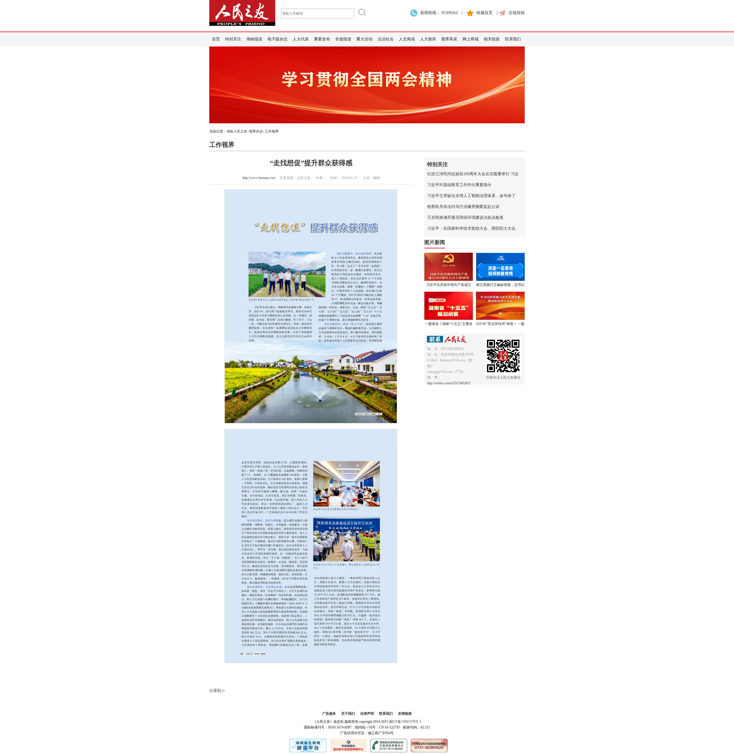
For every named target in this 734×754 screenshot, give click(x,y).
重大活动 (364, 39)
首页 (216, 39)
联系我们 (513, 39)
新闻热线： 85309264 (439, 13)
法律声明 (367, 714)
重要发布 (322, 39)
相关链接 (492, 39)
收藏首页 (485, 13)
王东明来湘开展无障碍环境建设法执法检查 (465, 217)
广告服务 (329, 714)
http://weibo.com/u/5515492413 (449, 383)
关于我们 (348, 714)
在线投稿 (517, 13)
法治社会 (386, 39)
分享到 (215, 691)
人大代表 (301, 39)
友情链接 (405, 714)
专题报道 (343, 39)
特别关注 (233, 39)
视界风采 (449, 39)
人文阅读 (407, 39)
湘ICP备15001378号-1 (405, 722)
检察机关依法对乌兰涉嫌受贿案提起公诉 (463, 206)
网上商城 (470, 39)
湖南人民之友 (237, 131)
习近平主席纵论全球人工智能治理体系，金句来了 (471, 196)
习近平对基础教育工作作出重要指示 (459, 185)
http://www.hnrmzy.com (259, 178)
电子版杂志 (278, 39)
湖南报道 (254, 39)
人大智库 (428, 39)
